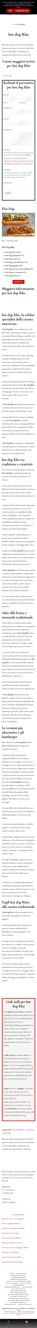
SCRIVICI (18, 282)
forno (18, 1065)
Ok (10, 11)
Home (14, 24)
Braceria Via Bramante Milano (12, 1257)
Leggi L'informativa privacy (10, 1308)
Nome (6, 95)
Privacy (7, 150)
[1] (24, 1038)
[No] (35, 7)
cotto (11, 1065)
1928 (25, 1105)
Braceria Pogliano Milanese (11, 1224)
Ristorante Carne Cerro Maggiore (13, 1219)
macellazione (18, 1022)
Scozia (26, 1092)
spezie (18, 1062)
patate (24, 1079)
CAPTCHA (7, 183)
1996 (24, 1115)
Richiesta (7, 129)
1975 (24, 1109)
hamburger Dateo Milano (10, 1252)
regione (28, 1112)
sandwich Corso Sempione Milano (13, 1228)
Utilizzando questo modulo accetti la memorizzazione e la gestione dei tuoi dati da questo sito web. (17, 175)
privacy (28, 155)
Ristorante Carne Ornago (10, 1233)
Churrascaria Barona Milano (11, 1238)
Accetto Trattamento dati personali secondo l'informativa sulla (18, 154)
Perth (17, 1095)
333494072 (11, 1202)
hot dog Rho (28, 1139)
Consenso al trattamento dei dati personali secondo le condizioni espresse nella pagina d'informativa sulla (18, 161)
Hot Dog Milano (18, 1130)
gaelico (13, 1088)
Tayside (6, 1115)
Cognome (22, 102)
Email (6, 119)
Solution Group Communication (20, 1313)
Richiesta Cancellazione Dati (26, 1309)
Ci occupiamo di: (18, 1214)
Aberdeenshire (26, 1095)
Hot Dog (8, 76)
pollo (27, 1058)
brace (31, 1065)
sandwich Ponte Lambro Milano (12, 1262)
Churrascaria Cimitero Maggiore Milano (15, 1248)
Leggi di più (22, 11)
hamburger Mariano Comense (12, 1243)
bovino (11, 1018)
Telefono (7, 108)
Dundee (13, 1098)
